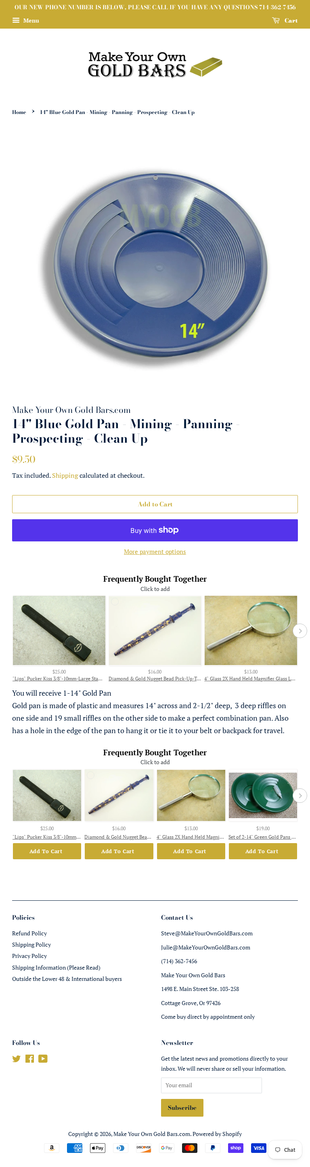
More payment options (155, 551)
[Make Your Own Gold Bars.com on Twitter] (16, 1060)
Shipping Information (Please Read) (56, 967)
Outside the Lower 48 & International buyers (67, 979)
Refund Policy (29, 933)
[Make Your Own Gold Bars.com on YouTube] (43, 1060)
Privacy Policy (29, 956)
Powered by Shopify (217, 1134)
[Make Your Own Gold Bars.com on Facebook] (29, 1060)
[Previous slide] (10, 631)
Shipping (65, 475)
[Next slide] (300, 631)
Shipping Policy (31, 944)
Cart (290, 20)
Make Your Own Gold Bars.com (151, 1134)
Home (19, 112)
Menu (30, 20)
